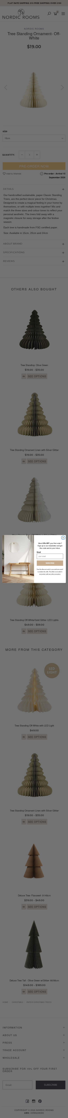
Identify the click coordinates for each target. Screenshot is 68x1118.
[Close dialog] (63, 538)
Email (39, 552)
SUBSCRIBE (50, 563)
